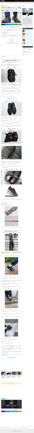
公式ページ (13, 197)
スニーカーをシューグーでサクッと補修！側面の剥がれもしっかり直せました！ (29, 31)
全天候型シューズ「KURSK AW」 (26, 48)
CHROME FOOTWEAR (11, 357)
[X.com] (11, 405)
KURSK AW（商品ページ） (11, 98)
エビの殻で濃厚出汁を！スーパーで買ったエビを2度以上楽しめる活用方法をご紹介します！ (29, 34)
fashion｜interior (3, 5)
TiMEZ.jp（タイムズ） (15, 431)
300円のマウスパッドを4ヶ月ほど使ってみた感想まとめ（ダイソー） (29, 40)
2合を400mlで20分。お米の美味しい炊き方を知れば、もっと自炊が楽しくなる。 (29, 43)
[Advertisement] (11, 50)
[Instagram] (15, 405)
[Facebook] (8, 405)
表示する (5, 56)
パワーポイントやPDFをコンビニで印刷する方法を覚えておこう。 (29, 36)
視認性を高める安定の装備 (25, 51)
